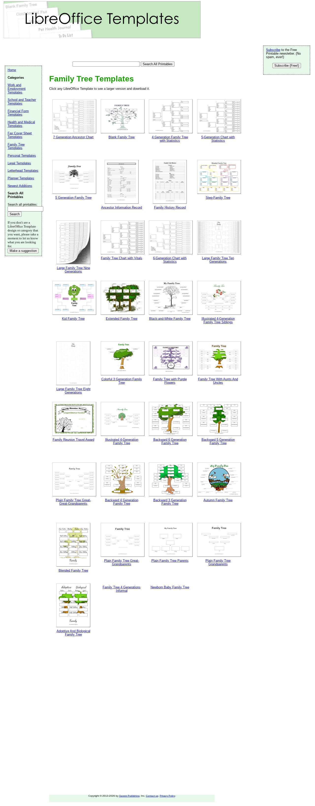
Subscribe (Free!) (286, 65)
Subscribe (273, 50)
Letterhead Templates (23, 170)
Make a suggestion (23, 251)
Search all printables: (23, 204)
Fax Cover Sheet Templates (20, 135)
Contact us (152, 795)
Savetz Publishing (129, 795)
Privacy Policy (167, 795)
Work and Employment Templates (17, 88)
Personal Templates (22, 155)
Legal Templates (19, 163)
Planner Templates (21, 178)
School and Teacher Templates (22, 101)
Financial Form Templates (18, 113)
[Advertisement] (94, 50)
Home (12, 70)
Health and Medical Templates (21, 124)
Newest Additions (20, 186)
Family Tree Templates (16, 146)
